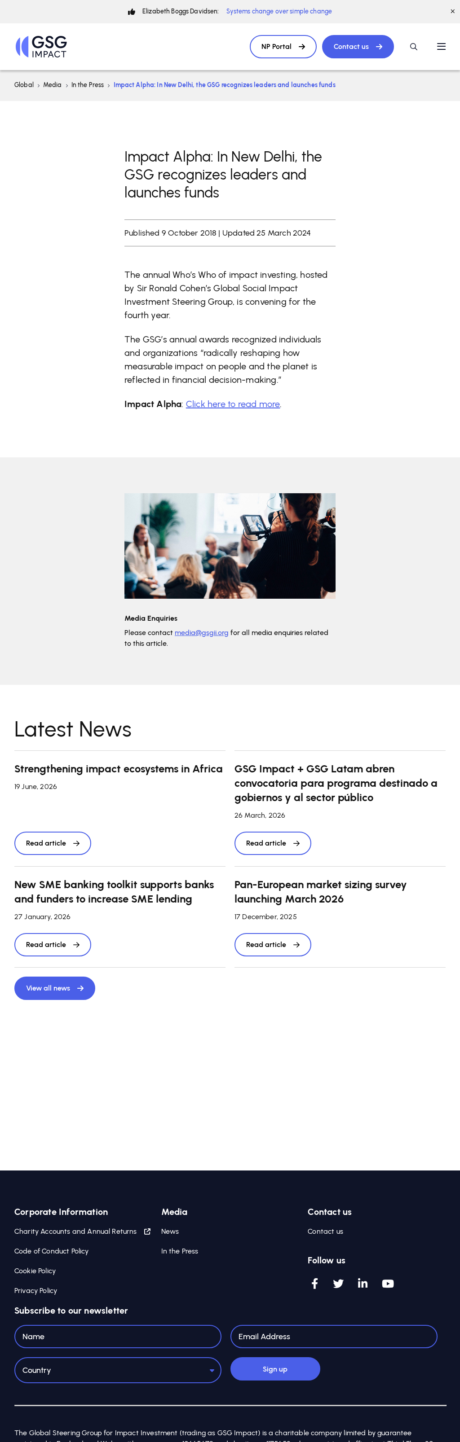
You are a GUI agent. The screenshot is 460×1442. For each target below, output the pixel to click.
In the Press (87, 85)
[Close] (453, 11)
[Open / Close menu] (441, 46)
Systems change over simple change (279, 11)
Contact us (351, 46)
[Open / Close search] (413, 46)
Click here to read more (233, 404)
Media (52, 85)
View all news (48, 988)
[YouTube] (388, 1284)
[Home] (41, 46)
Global (24, 85)
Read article (46, 843)
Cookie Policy (35, 1271)
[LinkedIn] (362, 1284)
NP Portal (276, 46)
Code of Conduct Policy (51, 1251)
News (170, 1231)
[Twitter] (338, 1284)
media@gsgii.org (202, 632)
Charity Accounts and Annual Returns (75, 1231)
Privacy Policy (35, 1290)
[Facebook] (315, 1284)
